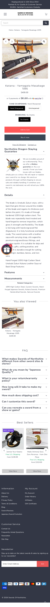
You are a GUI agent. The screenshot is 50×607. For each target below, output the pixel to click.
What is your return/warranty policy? (19, 379)
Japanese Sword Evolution (11, 514)
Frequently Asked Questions (12, 532)
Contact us (32, 145)
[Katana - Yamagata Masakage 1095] (13, 318)
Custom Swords (32, 287)
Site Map (4, 539)
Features (9, 272)
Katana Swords (31, 289)
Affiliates (28, 500)
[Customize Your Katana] (13, 439)
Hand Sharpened (16, 108)
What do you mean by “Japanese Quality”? (21, 371)
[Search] (46, 23)
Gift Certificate (30, 504)
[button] (25, 98)
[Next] (12, 41)
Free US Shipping (19, 145)
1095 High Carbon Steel (15, 287)
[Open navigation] (7, 14)
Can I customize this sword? (18, 401)
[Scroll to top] (45, 602)
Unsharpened (34, 108)
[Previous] (6, 41)
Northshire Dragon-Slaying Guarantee (20, 150)
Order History (30, 496)
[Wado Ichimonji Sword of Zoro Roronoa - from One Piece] (37, 439)
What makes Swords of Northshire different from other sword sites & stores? (23, 361)
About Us (5, 493)
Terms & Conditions (9, 504)
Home (11, 30)
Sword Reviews (7, 510)
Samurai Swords (33, 292)
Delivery (4, 496)
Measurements (13, 278)
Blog (3, 507)
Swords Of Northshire (17, 597)
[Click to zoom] (44, 41)
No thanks (24, 119)
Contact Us (5, 529)
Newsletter (5, 536)
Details (8, 195)
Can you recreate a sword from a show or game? (21, 409)
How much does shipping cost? (20, 395)
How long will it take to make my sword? (21, 388)
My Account (29, 493)
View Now (13, 471)
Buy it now (25, 137)
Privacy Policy (6, 500)
